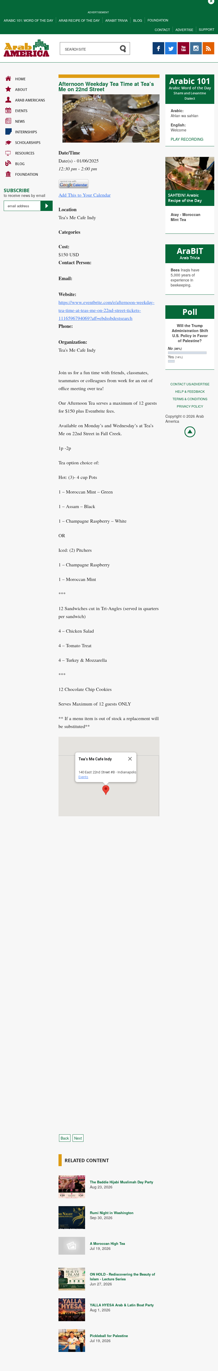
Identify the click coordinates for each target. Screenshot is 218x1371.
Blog (137, 20)
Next (78, 1138)
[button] (105, 790)
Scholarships (27, 142)
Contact (162, 29)
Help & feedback (190, 391)
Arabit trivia (116, 20)
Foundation (158, 20)
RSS (206, 44)
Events (21, 110)
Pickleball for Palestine (109, 1335)
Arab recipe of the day (79, 20)
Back (65, 1138)
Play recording (187, 139)
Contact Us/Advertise (189, 384)
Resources (24, 153)
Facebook (158, 44)
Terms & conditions (190, 398)
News (20, 121)
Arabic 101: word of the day (28, 20)
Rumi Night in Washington (111, 1212)
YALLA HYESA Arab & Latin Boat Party (122, 1304)
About (21, 89)
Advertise (184, 29)
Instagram (196, 44)
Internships (26, 132)
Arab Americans (30, 100)
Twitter (170, 44)
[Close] (130, 758)
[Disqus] (109, 915)
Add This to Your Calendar (84, 195)
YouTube (183, 44)
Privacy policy (190, 406)
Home (20, 79)
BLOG (19, 163)
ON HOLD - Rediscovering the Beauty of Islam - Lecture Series (122, 1276)
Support (206, 29)
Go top (187, 431)
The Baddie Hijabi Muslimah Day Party (121, 1181)
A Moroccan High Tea (107, 1243)
